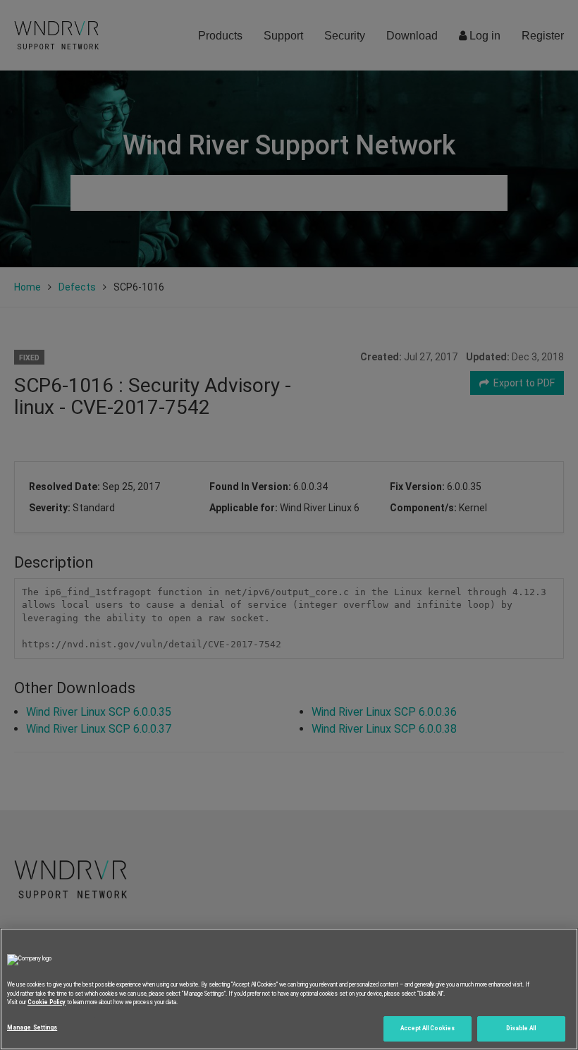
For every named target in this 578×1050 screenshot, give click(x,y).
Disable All (521, 1028)
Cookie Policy (46, 1002)
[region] (289, 989)
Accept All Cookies (427, 1028)
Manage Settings (32, 1027)
